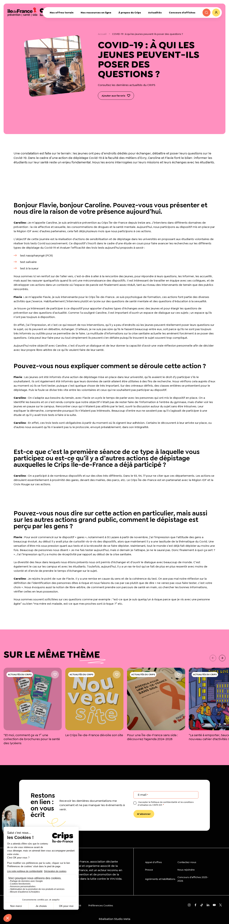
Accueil (102, 34)
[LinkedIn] (208, 905)
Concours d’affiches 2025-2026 (192, 879)
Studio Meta (122, 919)
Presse (149, 869)
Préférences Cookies (100, 905)
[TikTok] (201, 905)
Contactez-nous (186, 862)
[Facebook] (195, 905)
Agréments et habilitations (160, 879)
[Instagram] (189, 905)
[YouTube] (214, 905)
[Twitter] (220, 905)
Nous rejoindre (186, 869)
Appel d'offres (153, 862)
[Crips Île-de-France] (32, 11)
